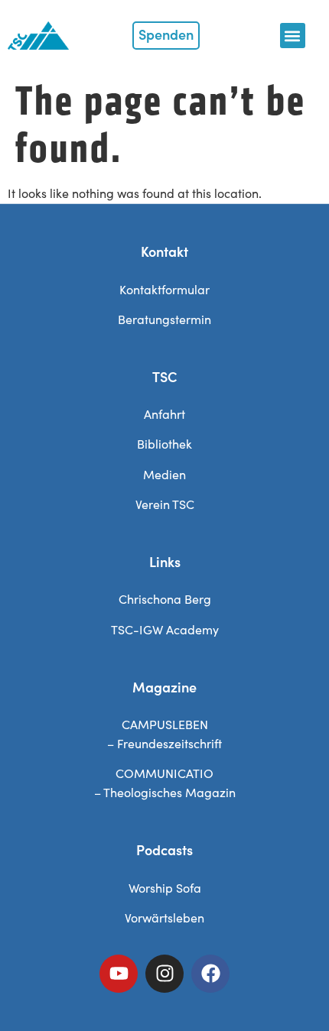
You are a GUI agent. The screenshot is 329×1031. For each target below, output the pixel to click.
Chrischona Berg (165, 599)
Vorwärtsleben (164, 917)
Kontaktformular (164, 289)
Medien (164, 474)
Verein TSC (164, 504)
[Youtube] (118, 974)
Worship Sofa (165, 888)
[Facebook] (210, 974)
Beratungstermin (164, 319)
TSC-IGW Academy (165, 629)
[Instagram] (164, 974)
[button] (292, 35)
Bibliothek (164, 444)
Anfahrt (164, 414)
